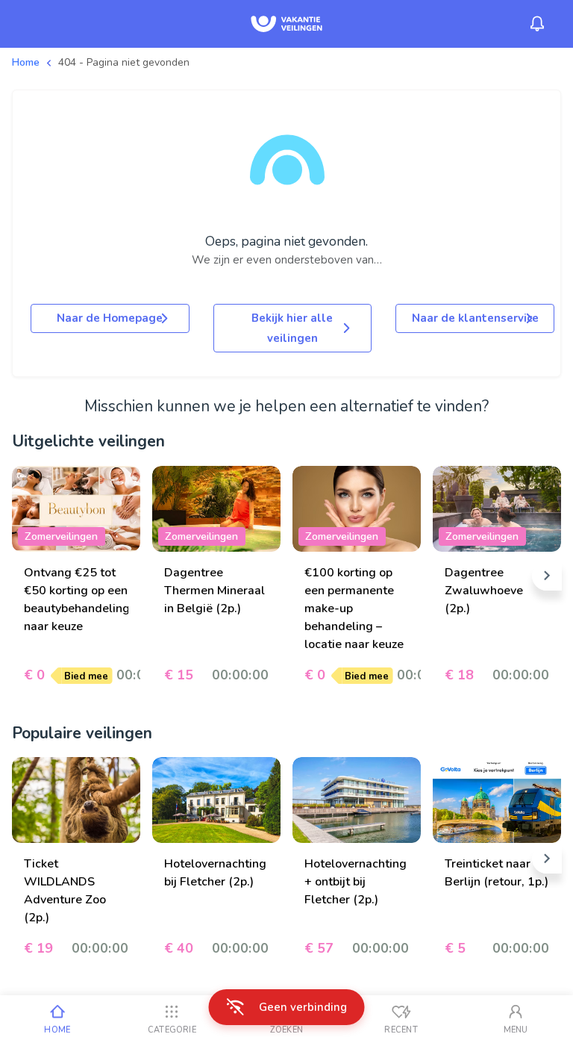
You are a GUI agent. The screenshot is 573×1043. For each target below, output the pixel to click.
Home (26, 62)
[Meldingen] (537, 24)
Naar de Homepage (110, 318)
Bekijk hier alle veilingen (292, 328)
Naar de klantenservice (475, 318)
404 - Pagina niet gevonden (124, 62)
